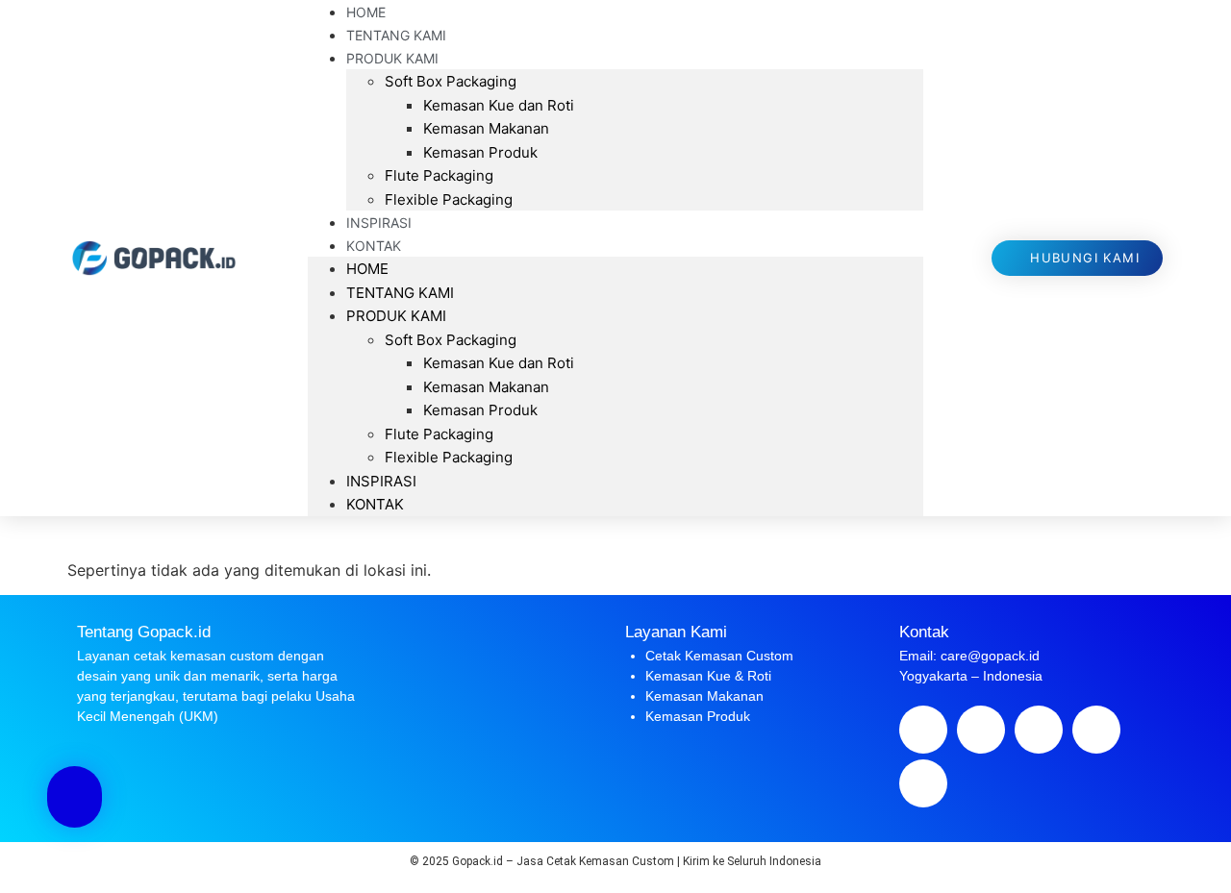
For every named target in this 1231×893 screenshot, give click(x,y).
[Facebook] (923, 730)
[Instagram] (1039, 730)
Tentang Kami (400, 293)
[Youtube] (981, 730)
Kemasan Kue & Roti (708, 675)
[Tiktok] (923, 783)
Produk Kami (392, 58)
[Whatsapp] (1096, 730)
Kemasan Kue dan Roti (498, 105)
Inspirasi (381, 481)
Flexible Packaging (449, 199)
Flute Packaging (439, 175)
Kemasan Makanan (486, 128)
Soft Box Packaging (450, 81)
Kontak (373, 245)
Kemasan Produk (480, 152)
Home (367, 269)
